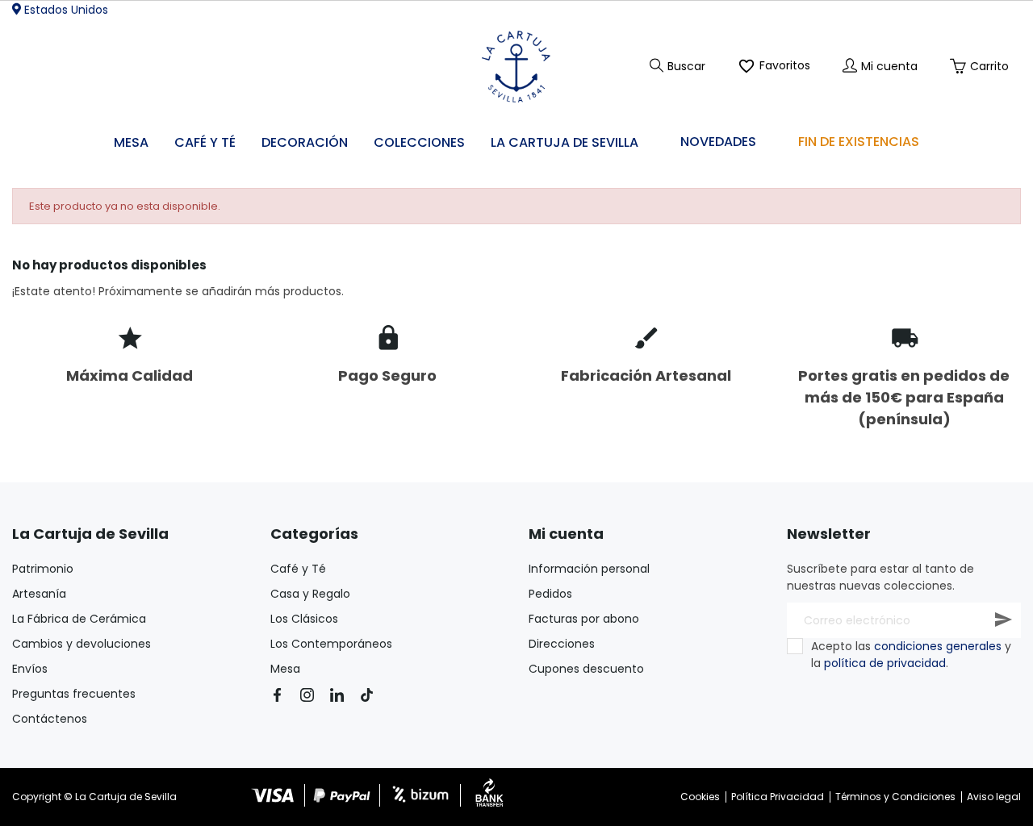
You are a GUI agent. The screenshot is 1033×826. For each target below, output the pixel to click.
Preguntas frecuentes (74, 694)
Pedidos (550, 594)
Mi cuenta (566, 534)
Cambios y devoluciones (81, 644)
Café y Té (298, 569)
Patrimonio (42, 569)
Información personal (589, 569)
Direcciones (562, 644)
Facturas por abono (584, 619)
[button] (305, 143)
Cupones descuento (586, 669)
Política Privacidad (777, 796)
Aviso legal (994, 796)
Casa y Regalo (310, 594)
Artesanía (39, 594)
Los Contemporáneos (331, 644)
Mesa (285, 669)
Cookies (700, 796)
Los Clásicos (304, 619)
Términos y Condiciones (895, 796)
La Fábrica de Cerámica (79, 619)
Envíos (30, 669)
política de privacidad (885, 663)
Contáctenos (49, 719)
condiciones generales (938, 646)
